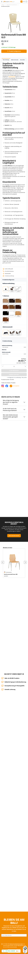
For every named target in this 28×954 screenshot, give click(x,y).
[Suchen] (21, 2)
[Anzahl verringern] (2, 366)
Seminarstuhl (12, 76)
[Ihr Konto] (24, 1)
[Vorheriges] (2, 562)
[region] (14, 20)
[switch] (25, 952)
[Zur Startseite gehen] (9, 1)
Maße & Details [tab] (14, 59)
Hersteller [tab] (22, 59)
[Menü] (2, 1)
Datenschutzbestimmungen (16, 944)
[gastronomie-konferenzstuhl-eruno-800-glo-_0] (14, 20)
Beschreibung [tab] (6, 59)
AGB (19, 945)
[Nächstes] (25, 562)
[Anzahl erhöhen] (25, 366)
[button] (14, 402)
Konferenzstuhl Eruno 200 (10, 574)
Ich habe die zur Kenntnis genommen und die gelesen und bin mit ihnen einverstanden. (14, 945)
